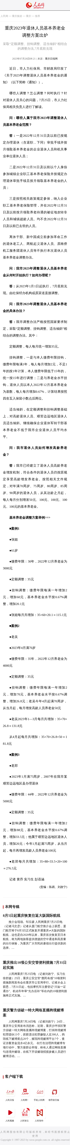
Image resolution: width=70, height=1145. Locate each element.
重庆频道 (17, 16)
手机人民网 (39, 1100)
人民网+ (24, 1100)
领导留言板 (53, 1100)
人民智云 (24, 1120)
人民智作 (39, 1120)
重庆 (28, 16)
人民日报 (9, 1100)
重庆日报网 (51, 58)
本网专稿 (12, 907)
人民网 (4, 16)
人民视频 (9, 1120)
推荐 (37, 16)
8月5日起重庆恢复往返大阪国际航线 (31, 915)
